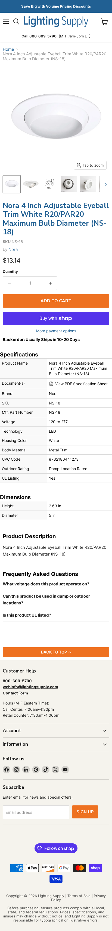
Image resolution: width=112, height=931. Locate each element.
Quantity (10, 272)
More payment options (56, 331)
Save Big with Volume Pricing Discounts (56, 6)
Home (8, 49)
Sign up (85, 812)
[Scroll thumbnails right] (104, 184)
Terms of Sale (79, 896)
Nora (13, 249)
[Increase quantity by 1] (50, 283)
